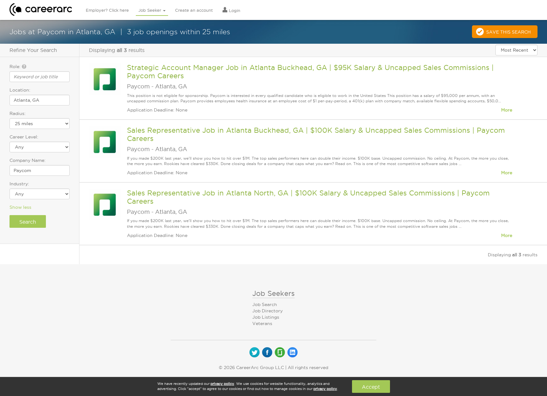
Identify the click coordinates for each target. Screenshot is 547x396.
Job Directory (267, 310)
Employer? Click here (107, 10)
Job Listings (265, 317)
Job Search (264, 304)
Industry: (19, 183)
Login (234, 10)
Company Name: (27, 160)
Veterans (262, 323)
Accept (371, 387)
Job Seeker (150, 10)
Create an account (194, 10)
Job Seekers (273, 293)
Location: (19, 90)
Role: (15, 66)
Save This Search (508, 32)
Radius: (17, 113)
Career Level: (23, 136)
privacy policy (222, 384)
